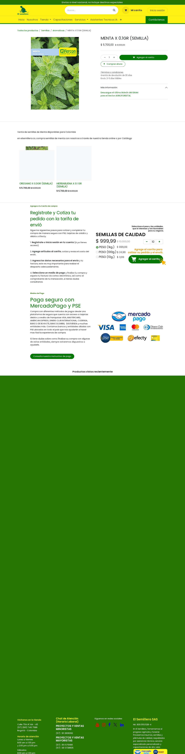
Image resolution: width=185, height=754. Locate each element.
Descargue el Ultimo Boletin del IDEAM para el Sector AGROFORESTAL (120, 94)
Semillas (45, 30)
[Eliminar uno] (104, 57)
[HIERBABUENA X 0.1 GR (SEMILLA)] (73, 163)
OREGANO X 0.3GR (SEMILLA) (36, 183)
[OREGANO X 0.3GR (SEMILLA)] (36, 163)
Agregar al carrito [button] (145, 57)
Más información (109, 87)
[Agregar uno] (115, 57)
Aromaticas (58, 30)
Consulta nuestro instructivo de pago (52, 356)
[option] (92, 170)
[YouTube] (97, 724)
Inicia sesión (157, 10)
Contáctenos (157, 19)
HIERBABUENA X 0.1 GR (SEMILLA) (69, 185)
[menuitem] (21, 20)
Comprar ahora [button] (114, 64)
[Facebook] (109, 724)
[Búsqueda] (114, 10)
